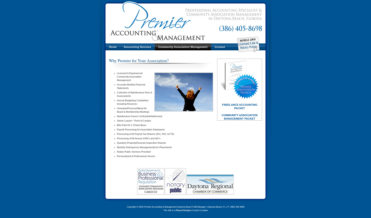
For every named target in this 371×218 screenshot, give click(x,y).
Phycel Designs (183, 210)
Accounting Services (137, 46)
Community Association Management (183, 46)
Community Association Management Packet (240, 117)
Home (113, 46)
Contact (220, 46)
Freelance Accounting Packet (239, 106)
